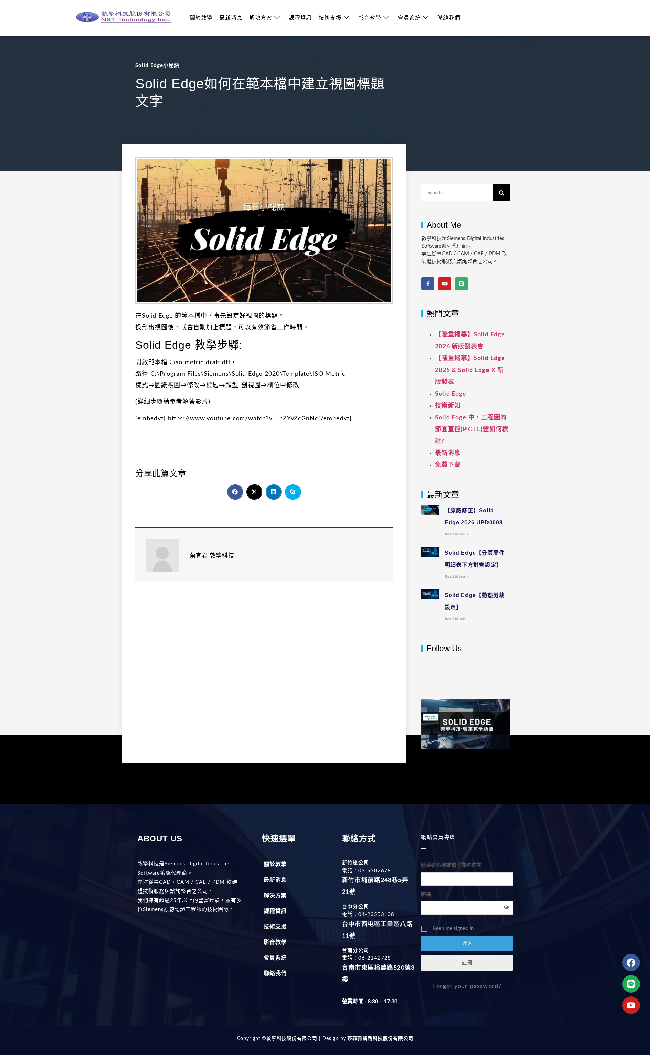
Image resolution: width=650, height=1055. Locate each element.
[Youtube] (444, 283)
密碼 (426, 894)
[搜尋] (501, 192)
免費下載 (448, 465)
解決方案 (260, 18)
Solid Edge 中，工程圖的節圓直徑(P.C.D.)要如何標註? (471, 429)
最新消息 (230, 18)
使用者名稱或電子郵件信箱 (451, 865)
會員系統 (409, 18)
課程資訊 (300, 18)
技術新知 (448, 406)
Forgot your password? (467, 986)
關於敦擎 (201, 18)
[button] (235, 492)
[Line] (461, 283)
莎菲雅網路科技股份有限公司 (379, 1038)
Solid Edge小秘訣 (157, 65)
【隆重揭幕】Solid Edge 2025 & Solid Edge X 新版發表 (470, 370)
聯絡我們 (448, 18)
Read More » (457, 534)
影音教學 (369, 18)
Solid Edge (451, 394)
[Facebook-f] (427, 283)
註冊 (467, 962)
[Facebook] (631, 962)
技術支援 (330, 18)
